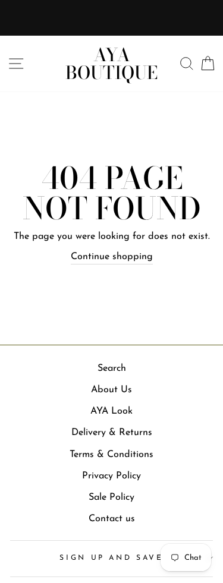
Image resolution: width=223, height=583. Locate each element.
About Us (111, 390)
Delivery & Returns (111, 432)
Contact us (112, 519)
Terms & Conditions (111, 454)
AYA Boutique (111, 63)
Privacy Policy (111, 476)
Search (112, 368)
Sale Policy (111, 497)
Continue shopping (112, 256)
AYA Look (111, 411)
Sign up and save (111, 558)
